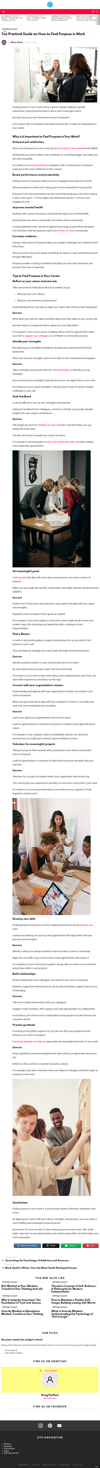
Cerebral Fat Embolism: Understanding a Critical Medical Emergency (61, 18)
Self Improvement (9, 1282)
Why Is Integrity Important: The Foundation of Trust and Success (21, 1301)
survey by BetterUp (38, 165)
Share (5, 31)
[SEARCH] (97, 11)
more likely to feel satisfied (71, 148)
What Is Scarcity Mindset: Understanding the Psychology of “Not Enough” (72, 1314)
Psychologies (9, 1448)
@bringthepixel (50, 1398)
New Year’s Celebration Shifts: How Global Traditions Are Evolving (86, 18)
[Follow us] (92, 11)
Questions (8, 1446)
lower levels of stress (64, 230)
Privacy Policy (64, 1465)
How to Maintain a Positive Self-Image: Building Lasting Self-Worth (73, 1301)
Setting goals (19, 577)
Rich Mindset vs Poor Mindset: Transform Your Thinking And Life (11, 18)
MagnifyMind (23, 1465)
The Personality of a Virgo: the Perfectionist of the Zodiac (36, 18)
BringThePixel (50, 1395)
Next (98, 19)
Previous (1, 19)
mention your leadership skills (59, 441)
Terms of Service (49, 1465)
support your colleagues (37, 335)
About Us (35, 1465)
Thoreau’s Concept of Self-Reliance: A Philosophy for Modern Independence (73, 1289)
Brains (6, 1451)
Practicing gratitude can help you (29, 1041)
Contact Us (77, 1465)
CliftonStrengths (61, 370)
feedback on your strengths (52, 425)
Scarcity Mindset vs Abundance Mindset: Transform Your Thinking (22, 1312)
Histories (7, 1444)
